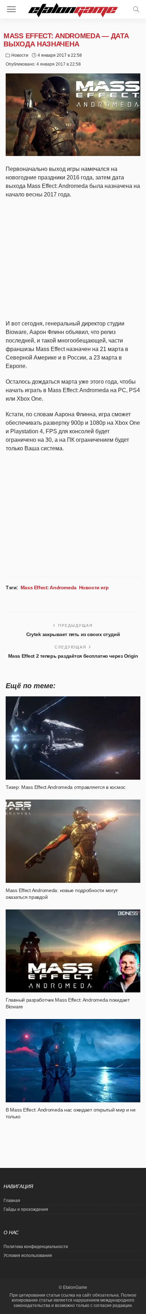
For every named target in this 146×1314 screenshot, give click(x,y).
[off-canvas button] (11, 9)
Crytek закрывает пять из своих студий (73, 634)
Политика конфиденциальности (36, 1246)
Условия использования (28, 1255)
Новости (19, 55)
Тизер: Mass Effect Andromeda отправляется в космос (65, 787)
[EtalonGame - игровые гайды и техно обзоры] (73, 9)
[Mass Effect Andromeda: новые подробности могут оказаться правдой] (73, 841)
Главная (12, 1200)
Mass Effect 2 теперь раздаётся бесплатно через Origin (73, 656)
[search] (136, 9)
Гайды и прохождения (26, 1209)
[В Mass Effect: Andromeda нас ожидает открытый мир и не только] (73, 1060)
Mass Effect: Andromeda (49, 587)
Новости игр (94, 587)
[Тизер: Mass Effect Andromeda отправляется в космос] (73, 738)
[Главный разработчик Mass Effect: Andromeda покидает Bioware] (73, 951)
